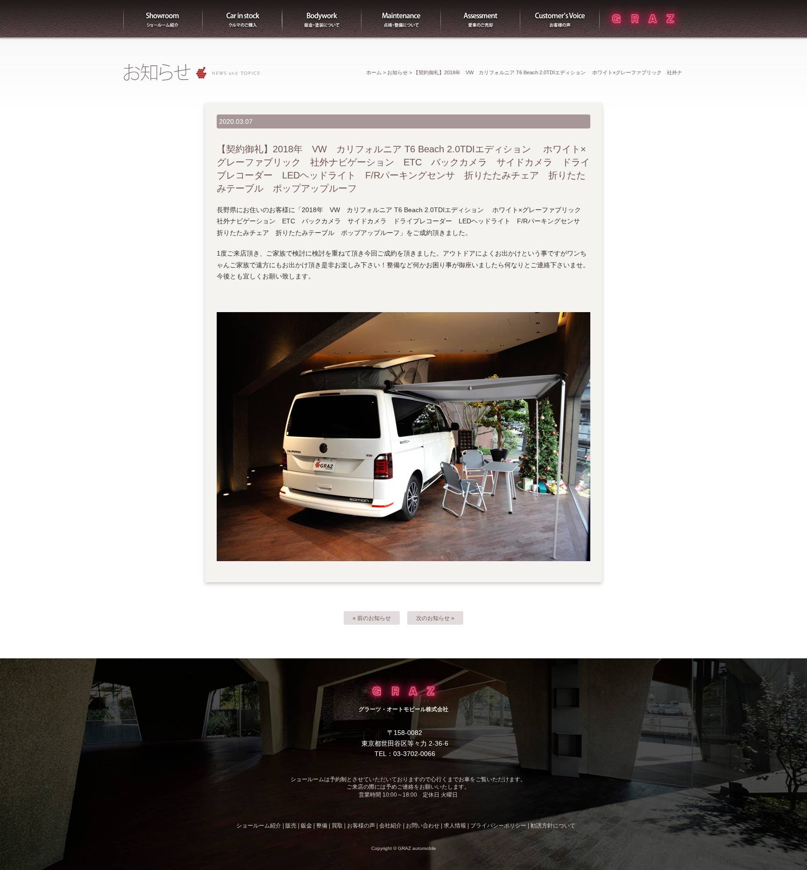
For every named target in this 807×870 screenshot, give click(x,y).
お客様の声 (560, 19)
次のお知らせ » (435, 618)
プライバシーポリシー (498, 825)
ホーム (374, 72)
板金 (321, 19)
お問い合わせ (422, 825)
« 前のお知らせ (372, 618)
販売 (242, 19)
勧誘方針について (553, 825)
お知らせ (397, 72)
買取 (480, 19)
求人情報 (455, 825)
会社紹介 (390, 825)
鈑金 (306, 825)
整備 (401, 19)
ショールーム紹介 (163, 19)
